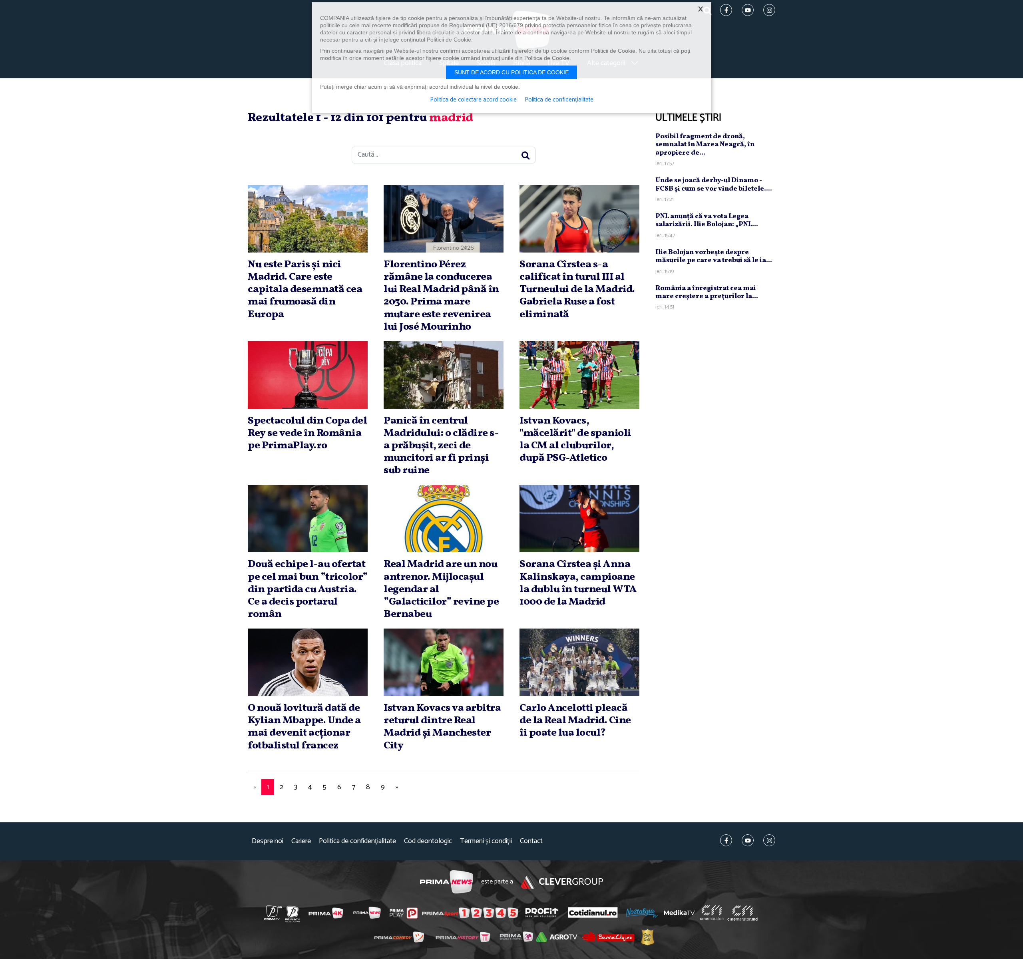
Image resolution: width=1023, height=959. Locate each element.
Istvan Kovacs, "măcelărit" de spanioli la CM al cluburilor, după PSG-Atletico (575, 440)
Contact (531, 841)
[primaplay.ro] (403, 913)
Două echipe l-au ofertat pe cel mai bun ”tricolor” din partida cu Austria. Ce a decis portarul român (308, 589)
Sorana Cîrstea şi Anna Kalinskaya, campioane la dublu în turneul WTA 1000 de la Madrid (578, 583)
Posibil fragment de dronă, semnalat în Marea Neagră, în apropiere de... (704, 144)
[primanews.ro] (367, 913)
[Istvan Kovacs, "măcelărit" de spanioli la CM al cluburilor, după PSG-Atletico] (579, 375)
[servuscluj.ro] (608, 936)
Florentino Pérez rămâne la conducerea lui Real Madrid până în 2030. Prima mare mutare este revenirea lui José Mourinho (441, 295)
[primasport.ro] (470, 913)
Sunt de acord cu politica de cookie (511, 72)
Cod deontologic (428, 841)
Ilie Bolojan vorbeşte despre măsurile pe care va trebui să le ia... (713, 256)
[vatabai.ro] (648, 937)
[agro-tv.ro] (556, 937)
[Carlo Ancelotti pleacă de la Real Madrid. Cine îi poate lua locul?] (579, 662)
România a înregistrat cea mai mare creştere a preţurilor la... (706, 292)
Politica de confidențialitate (357, 841)
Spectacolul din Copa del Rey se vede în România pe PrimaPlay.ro (307, 433)
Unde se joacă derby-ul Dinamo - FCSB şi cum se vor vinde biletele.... (713, 184)
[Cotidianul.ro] (592, 912)
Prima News (446, 882)
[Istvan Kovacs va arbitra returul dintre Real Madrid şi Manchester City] (444, 662)
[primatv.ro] (273, 912)
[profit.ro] (541, 912)
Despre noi (267, 841)
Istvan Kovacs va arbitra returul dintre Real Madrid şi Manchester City (442, 727)
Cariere (301, 841)
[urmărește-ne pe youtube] (748, 840)
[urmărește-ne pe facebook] (726, 840)
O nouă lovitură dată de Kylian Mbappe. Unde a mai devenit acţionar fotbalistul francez (304, 727)
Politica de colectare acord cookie (473, 100)
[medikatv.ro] (679, 912)
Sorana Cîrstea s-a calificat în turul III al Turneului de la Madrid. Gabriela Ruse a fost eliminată (577, 289)
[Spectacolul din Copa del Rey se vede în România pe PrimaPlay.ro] (308, 375)
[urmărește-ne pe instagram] (769, 840)
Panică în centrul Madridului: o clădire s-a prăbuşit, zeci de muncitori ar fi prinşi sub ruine (441, 446)
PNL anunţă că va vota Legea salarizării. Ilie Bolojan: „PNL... (706, 220)
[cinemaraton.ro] (711, 912)
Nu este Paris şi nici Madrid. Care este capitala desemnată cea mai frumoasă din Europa (305, 289)
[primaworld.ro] (516, 936)
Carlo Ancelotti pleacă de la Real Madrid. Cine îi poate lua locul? (575, 720)
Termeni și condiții (486, 841)
